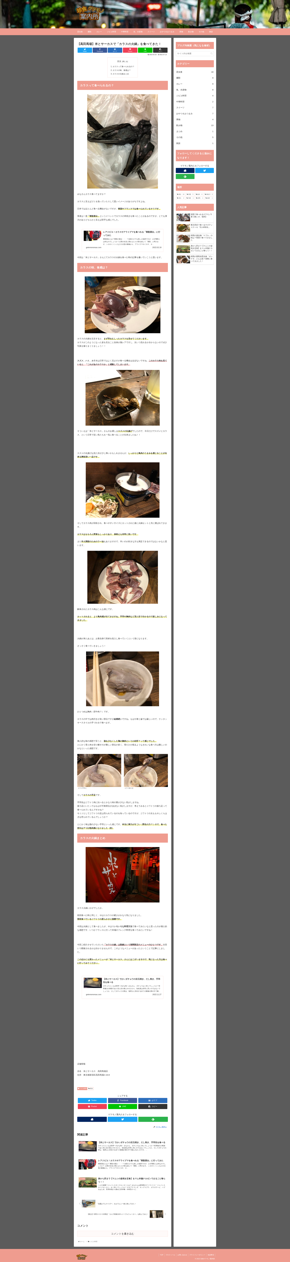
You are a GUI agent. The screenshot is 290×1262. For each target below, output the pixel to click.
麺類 (194, 78)
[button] (212, 53)
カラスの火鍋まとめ (121, 74)
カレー (194, 84)
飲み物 (194, 125)
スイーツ (194, 107)
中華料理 (194, 102)
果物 (194, 119)
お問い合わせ (182, 1255)
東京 (91, 1088)
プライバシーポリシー (197, 1255)
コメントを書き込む (122, 1233)
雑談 (194, 143)
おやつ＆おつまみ (194, 113)
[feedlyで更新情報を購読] (153, 1119)
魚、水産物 (194, 90)
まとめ (194, 131)
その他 (194, 137)
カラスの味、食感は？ (122, 70)
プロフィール (170, 1255)
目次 (119, 61)
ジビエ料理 (83, 1088)
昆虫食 (194, 72)
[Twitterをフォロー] (122, 1119)
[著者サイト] (92, 1119)
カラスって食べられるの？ (123, 66)
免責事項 (211, 1255)
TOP (161, 1255)
